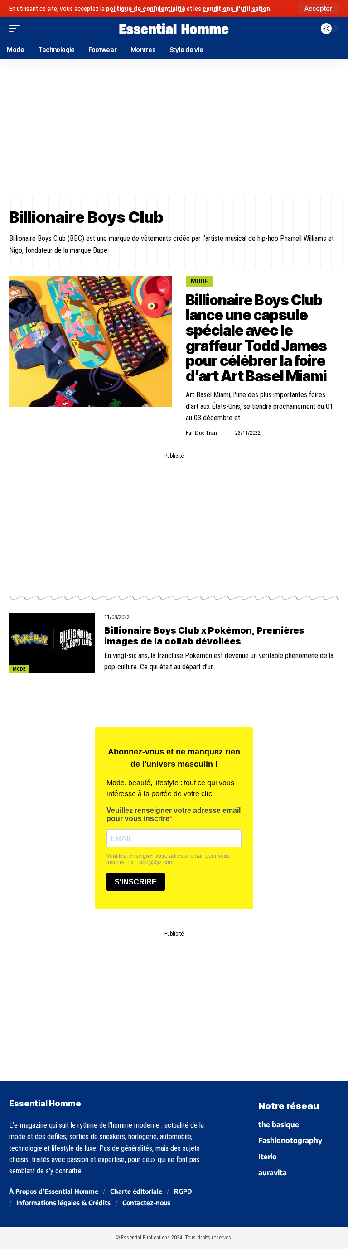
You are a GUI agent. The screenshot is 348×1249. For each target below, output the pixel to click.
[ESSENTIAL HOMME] (174, 28)
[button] (318, 8)
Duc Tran (206, 433)
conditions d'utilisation (236, 9)
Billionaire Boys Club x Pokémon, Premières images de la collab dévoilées (204, 636)
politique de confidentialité (145, 9)
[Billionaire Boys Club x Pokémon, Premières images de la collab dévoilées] (52, 643)
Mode (199, 281)
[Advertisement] (174, 128)
